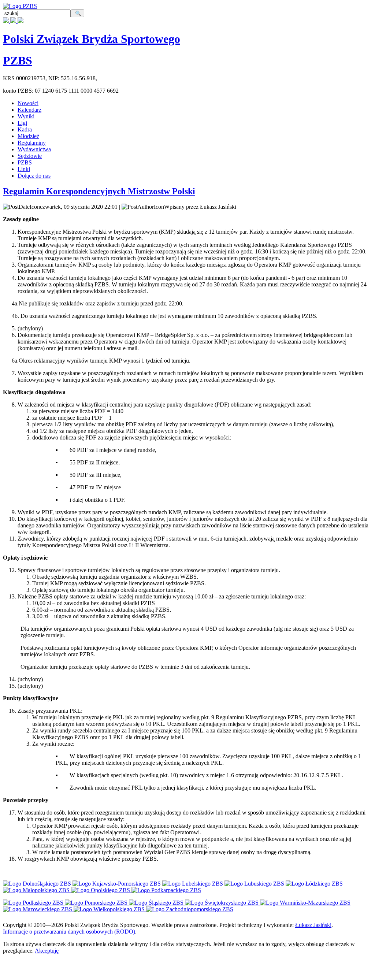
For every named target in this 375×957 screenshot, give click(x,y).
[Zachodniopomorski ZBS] (189, 909)
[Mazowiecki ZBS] (38, 909)
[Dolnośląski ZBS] (38, 883)
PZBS (17, 60)
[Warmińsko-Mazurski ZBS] (305, 902)
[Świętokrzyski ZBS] (222, 902)
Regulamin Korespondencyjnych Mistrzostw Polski (99, 191)
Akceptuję (47, 950)
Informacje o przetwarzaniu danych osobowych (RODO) (69, 931)
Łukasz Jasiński (313, 925)
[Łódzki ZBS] (314, 883)
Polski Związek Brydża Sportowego (91, 38)
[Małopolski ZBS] (37, 890)
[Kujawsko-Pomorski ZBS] (117, 883)
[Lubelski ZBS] (193, 883)
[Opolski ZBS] (101, 890)
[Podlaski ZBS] (34, 902)
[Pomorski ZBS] (97, 902)
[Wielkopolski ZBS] (110, 909)
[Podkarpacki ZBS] (166, 890)
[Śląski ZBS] (157, 902)
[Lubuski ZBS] (255, 883)
